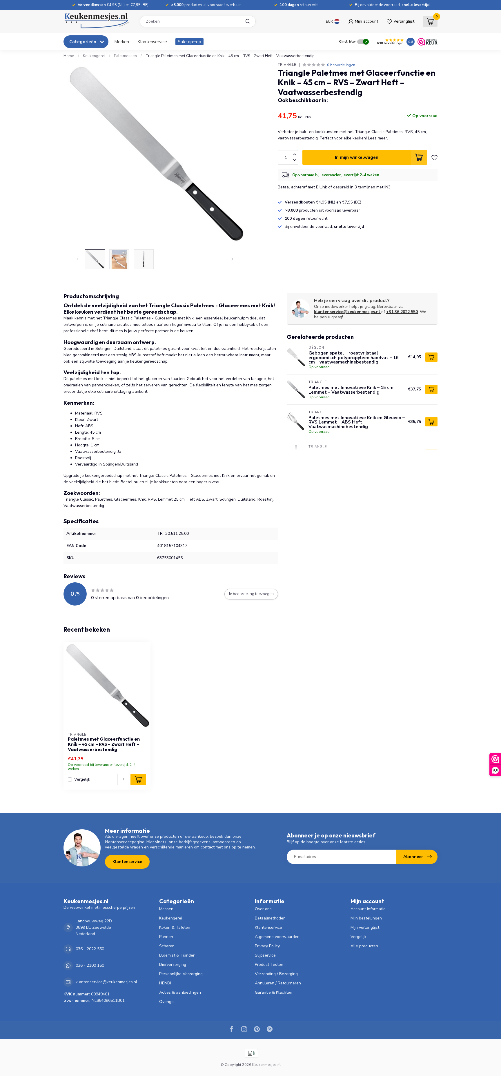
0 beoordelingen (341, 64)
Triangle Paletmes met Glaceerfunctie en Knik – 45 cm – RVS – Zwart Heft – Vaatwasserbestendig (230, 56)
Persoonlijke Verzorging (181, 974)
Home (68, 56)
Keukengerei (94, 56)
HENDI (165, 983)
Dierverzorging (172, 964)
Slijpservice (265, 955)
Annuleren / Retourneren (278, 983)
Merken (121, 42)
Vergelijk (82, 779)
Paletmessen (125, 56)
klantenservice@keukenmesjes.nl (347, 312)
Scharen (167, 946)
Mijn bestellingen (366, 918)
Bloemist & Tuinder (177, 955)
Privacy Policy (267, 946)
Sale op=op (189, 42)
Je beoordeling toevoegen (251, 594)
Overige (166, 1001)
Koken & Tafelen (174, 927)
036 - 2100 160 (90, 965)
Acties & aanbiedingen (180, 992)
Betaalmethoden (270, 918)
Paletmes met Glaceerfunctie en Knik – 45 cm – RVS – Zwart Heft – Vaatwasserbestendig (104, 745)
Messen (166, 909)
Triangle (287, 64)
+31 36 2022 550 (402, 312)
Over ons (263, 909)
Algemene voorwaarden (277, 936)
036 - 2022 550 (90, 949)
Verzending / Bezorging (276, 974)
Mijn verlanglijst (365, 927)
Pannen (166, 936)
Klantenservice (152, 42)
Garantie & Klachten (273, 992)
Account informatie (368, 909)
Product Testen (269, 964)
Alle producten (364, 946)
